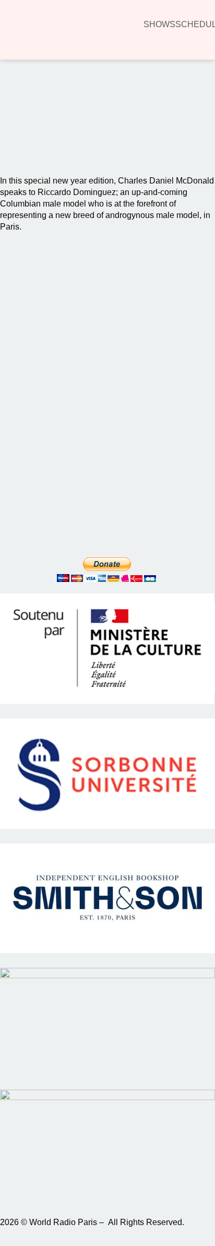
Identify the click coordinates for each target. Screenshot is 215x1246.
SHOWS (159, 24)
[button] (23, 136)
